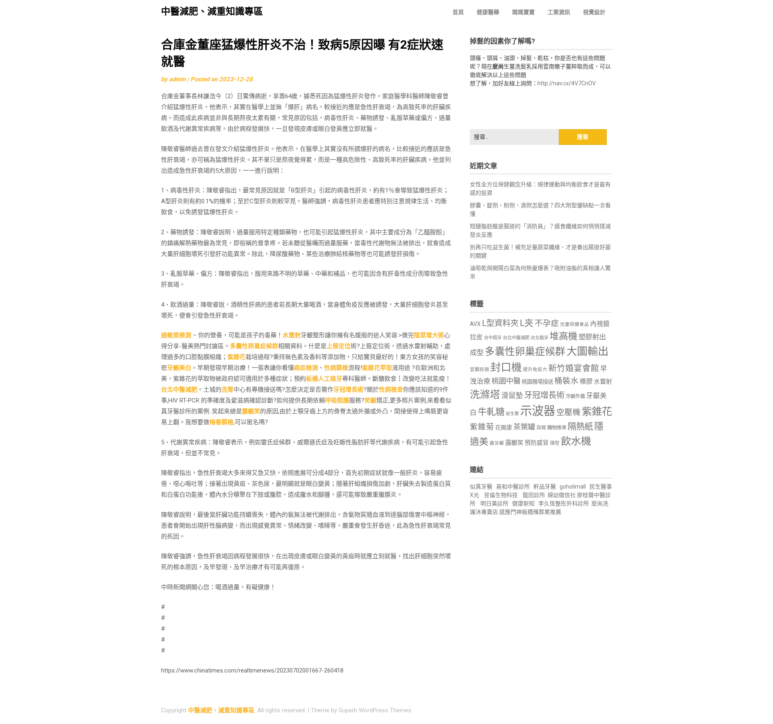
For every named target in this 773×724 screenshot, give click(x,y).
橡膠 (586, 381)
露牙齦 (497, 443)
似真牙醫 (481, 486)
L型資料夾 (500, 323)
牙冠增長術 (348, 389)
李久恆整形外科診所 (564, 503)
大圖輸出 (587, 351)
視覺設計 (594, 12)
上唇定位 (339, 346)
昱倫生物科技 (501, 495)
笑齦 (370, 400)
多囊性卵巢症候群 (254, 346)
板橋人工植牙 (324, 378)
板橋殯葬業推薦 (541, 512)
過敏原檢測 (176, 335)
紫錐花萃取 (377, 367)
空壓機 (568, 412)
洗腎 (227, 389)
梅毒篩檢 (221, 422)
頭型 (555, 443)
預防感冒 (537, 442)
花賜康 (503, 427)
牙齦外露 (575, 396)
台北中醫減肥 (179, 389)
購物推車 (556, 428)
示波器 (537, 411)
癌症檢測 (306, 367)
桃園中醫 (506, 381)
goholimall (573, 486)
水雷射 (292, 335)
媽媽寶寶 (523, 12)
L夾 (526, 323)
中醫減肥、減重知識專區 (212, 11)
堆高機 (563, 336)
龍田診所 (534, 495)
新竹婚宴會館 (573, 368)
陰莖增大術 (429, 335)
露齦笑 (251, 411)
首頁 (458, 12)
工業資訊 (559, 12)
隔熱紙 (580, 426)
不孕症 (547, 323)
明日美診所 (493, 503)
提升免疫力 (535, 369)
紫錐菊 (482, 426)
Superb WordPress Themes (375, 710)
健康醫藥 (488, 12)
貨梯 (541, 428)
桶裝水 (566, 381)
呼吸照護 (337, 400)
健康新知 (523, 503)
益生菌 (512, 413)
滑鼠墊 (512, 396)
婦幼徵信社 (562, 495)
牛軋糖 (491, 411)
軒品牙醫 (544, 486)
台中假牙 (493, 337)
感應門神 (510, 512)
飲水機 (576, 441)
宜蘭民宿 (479, 369)
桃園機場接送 (537, 382)
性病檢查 (391, 389)
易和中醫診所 (513, 486)
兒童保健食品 (574, 324)
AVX (475, 324)
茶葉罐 (524, 427)
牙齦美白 (179, 367)
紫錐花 (236, 357)
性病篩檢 (336, 367)
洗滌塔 (485, 394)
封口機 (506, 367)
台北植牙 (539, 337)
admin (177, 79)
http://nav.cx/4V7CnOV (566, 83)
